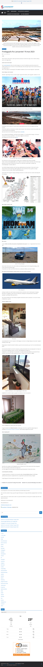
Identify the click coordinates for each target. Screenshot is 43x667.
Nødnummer (13, 11)
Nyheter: (2, 576)
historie (2, 555)
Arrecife (2, 537)
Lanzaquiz (3, 559)
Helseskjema (3, 553)
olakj (9, 54)
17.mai (2, 533)
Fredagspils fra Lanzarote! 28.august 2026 (22, 1)
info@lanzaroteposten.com (6, 505)
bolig (2, 539)
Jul (1, 557)
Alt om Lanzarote (25, 14)
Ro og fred (3, 587)
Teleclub (2, 596)
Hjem (8, 11)
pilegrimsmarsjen (4, 581)
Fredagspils (3, 550)
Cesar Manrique (4, 540)
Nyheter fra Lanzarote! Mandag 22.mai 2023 (31, 482)
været (2, 605)
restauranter (3, 585)
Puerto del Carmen (4, 583)
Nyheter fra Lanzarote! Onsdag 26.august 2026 (9, 526)
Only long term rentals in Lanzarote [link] (12, 429)
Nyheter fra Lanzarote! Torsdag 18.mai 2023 (11, 482)
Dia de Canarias (4, 542)
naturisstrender (4, 570)
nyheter (2, 574)
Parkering (2, 579)
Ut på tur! (2, 603)
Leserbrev (3, 561)
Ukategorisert (3, 602)
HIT (17, 137)
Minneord (3, 564)
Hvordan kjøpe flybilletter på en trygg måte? (9, 521)
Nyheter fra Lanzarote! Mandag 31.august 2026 (10, 519)
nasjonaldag (3, 568)
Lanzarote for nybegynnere (13, 14)
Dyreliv (2, 544)
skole (2, 590)
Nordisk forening (4, 572)
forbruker (2, 548)
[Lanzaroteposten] (2, 12)
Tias (1, 598)
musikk (2, 566)
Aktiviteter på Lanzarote (23, 11)
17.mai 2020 (3, 535)
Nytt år (2, 577)
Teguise (2, 594)
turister (2, 600)
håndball (2, 552)
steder (2, 592)
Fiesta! (2, 546)
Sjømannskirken (4, 589)
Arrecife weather (20, 639)
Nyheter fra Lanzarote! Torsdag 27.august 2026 (10, 525)
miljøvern (2, 563)
